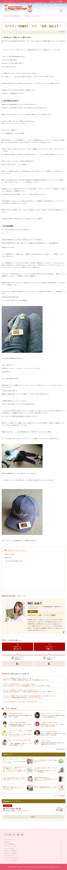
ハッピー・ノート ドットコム (10, 846)
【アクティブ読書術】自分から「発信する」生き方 (18, 678)
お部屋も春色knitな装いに (16, 713)
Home (7, 16)
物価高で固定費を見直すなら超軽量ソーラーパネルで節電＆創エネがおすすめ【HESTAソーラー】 (45, 779)
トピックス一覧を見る (59, 795)
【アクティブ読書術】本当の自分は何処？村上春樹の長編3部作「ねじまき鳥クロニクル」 (29, 696)
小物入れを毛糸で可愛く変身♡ (18, 722)
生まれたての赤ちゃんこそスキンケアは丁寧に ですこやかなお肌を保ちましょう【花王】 (14, 761)
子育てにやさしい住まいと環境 (10, 853)
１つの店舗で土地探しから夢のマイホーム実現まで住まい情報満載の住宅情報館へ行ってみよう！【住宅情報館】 (45, 770)
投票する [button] (33, 817)
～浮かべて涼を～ (46, 741)
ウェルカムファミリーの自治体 (10, 860)
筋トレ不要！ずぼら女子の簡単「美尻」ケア (20, 740)
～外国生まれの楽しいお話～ (50, 722)
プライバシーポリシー (8, 839)
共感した (49, 647)
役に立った (17, 647)
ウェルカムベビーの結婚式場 (10, 850)
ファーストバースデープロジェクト (11, 857)
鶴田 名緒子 (35, 603)
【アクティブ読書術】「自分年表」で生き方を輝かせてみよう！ (22, 690)
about (52, 1)
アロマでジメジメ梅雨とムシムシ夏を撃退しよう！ (20, 731)
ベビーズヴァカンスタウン (9, 855)
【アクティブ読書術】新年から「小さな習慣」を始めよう (20, 684)
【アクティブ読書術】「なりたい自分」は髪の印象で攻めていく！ (22, 702)
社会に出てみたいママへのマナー (51, 713)
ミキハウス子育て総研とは (9, 844)
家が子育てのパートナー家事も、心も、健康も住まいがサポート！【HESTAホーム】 (14, 788)
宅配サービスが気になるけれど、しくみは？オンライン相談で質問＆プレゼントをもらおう (45, 788)
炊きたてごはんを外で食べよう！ (51, 731)
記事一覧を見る (61, 749)
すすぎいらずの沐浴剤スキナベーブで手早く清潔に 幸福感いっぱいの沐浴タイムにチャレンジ (14, 779)
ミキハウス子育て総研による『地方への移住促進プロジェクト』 (45, 760)
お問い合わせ (7, 841)
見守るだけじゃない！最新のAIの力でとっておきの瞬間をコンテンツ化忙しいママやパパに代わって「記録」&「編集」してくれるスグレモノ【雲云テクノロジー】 (14, 769)
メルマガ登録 (59, 1)
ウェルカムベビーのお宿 (9, 848)
